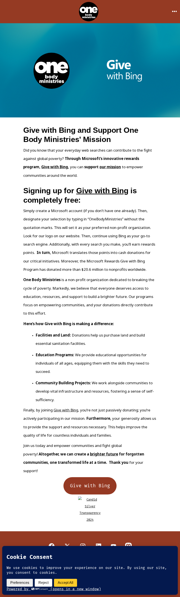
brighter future (104, 454)
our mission (110, 166)
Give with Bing (54, 166)
